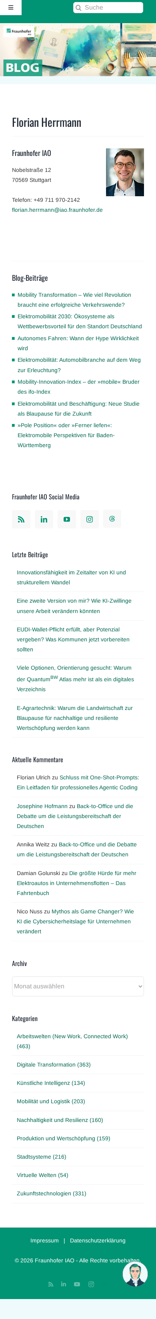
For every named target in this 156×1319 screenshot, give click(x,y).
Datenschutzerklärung (98, 1240)
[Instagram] (89, 519)
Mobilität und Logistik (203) (51, 1101)
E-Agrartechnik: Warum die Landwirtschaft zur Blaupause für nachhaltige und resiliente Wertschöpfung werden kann (75, 718)
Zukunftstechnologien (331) (51, 1193)
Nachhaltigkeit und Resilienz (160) (60, 1120)
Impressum (44, 1240)
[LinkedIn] (44, 519)
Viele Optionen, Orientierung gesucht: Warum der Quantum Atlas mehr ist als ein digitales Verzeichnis (75, 678)
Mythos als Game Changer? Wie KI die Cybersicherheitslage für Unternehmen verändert (75, 921)
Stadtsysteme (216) (41, 1156)
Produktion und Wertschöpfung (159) (63, 1138)
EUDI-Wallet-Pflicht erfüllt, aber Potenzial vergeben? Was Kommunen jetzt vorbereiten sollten (73, 639)
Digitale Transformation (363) (54, 1064)
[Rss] (21, 519)
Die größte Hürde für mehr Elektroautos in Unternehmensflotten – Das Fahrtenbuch (76, 883)
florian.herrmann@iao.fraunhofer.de (57, 210)
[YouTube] (67, 519)
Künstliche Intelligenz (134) (51, 1083)
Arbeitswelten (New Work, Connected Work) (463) (72, 1041)
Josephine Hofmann (42, 806)
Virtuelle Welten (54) (42, 1175)
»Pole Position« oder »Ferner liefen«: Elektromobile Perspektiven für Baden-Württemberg (66, 435)
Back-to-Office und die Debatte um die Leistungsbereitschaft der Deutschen (75, 816)
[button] (135, 1274)
